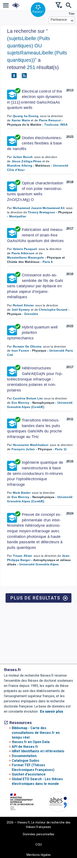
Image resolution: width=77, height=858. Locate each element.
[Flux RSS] (24, 76)
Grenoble (31, 314)
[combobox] (62, 20)
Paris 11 (61, 449)
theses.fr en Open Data (31, 742)
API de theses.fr (25, 747)
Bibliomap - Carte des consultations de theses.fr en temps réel (36, 732)
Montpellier (17, 216)
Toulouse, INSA (56, 124)
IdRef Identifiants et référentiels (38, 751)
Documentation (24, 756)
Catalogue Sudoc (25, 761)
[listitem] (6, 5)
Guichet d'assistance (29, 774)
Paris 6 (48, 261)
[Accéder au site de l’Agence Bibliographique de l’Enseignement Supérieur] (58, 803)
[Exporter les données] (14, 76)
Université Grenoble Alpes (39, 564)
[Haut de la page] (71, 830)
